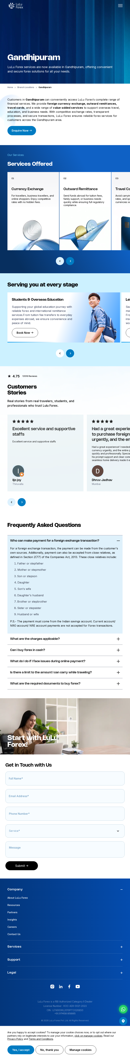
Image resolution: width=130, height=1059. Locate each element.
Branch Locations (25, 87)
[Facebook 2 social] (69, 986)
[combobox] (9, 833)
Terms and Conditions (41, 1038)
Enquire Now (20, 130)
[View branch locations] (123, 1021)
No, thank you (49, 1050)
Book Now (23, 332)
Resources (13, 905)
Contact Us (13, 934)
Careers (12, 926)
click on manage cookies (88, 1035)
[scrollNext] (70, 261)
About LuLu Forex (17, 897)
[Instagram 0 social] (52, 986)
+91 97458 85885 (65, 1014)
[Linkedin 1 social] (61, 986)
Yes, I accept (20, 1050)
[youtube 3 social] (77, 986)
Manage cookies (81, 1050)
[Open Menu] (120, 5)
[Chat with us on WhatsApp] (123, 1009)
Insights (12, 919)
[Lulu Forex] (15, 5)
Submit (20, 866)
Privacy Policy (15, 1038)
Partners (12, 912)
